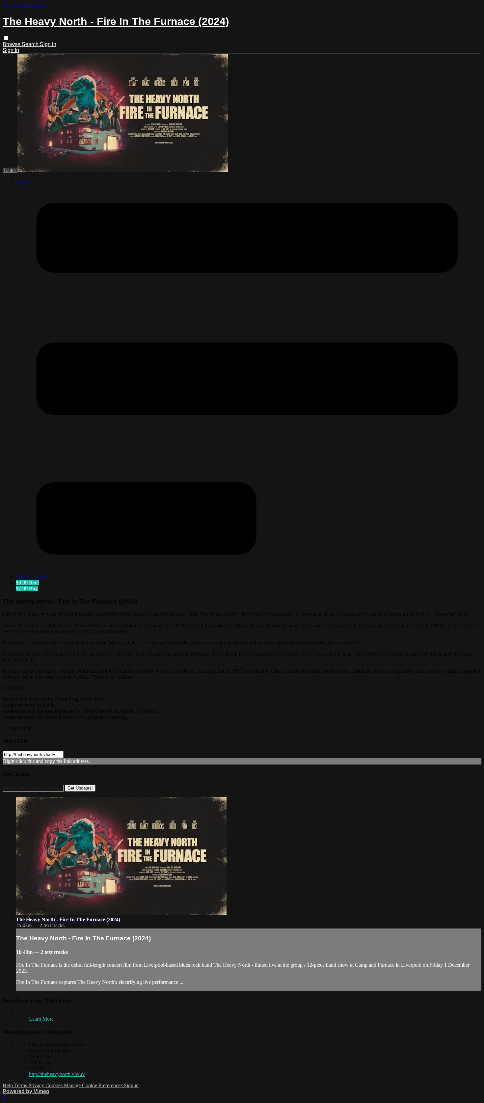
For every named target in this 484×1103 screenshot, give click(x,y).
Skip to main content (24, 5)
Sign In (11, 50)
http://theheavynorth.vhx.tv (57, 1074)
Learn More (41, 1019)
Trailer (10, 170)
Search (31, 44)
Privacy (36, 1085)
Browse (12, 44)
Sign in (48, 44)
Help (8, 1085)
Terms (21, 1085)
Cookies (54, 1085)
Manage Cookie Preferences (94, 1085)
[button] (6, 38)
